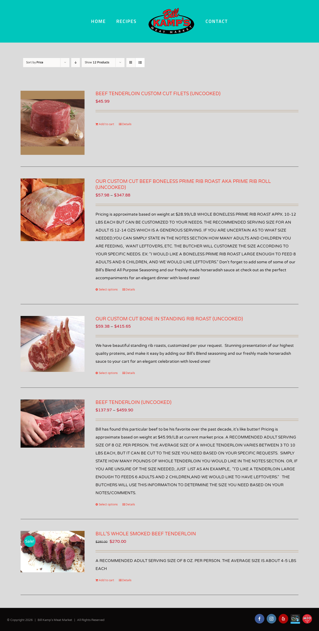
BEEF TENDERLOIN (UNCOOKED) (133, 402)
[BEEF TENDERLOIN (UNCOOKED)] (53, 423)
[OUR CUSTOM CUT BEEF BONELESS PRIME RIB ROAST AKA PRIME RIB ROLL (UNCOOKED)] (53, 209)
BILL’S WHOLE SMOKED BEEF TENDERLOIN (146, 534)
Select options (108, 289)
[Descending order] (75, 62)
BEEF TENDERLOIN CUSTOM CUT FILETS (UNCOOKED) (158, 94)
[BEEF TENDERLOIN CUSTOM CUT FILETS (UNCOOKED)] (53, 123)
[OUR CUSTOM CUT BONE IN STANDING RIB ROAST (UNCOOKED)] (53, 344)
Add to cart (106, 124)
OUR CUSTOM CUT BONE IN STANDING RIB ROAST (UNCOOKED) (169, 319)
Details (126, 124)
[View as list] (140, 62)
